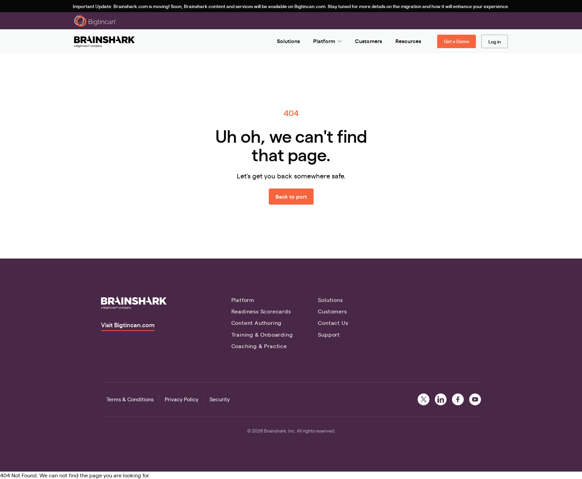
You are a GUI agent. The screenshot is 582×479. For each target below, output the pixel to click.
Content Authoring (256, 322)
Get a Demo (456, 41)
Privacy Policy (181, 399)
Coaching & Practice (259, 345)
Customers (332, 311)
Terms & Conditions (130, 399)
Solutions (330, 299)
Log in (494, 41)
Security (219, 399)
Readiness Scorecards (261, 311)
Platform (242, 299)
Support (329, 334)
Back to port (291, 196)
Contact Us (333, 322)
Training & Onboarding (262, 334)
